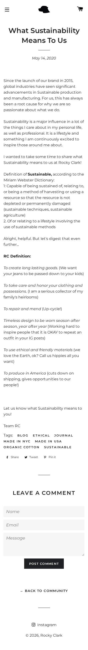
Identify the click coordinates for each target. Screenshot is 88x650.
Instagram (46, 625)
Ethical (41, 435)
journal (63, 435)
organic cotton (22, 447)
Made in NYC (17, 441)
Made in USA (48, 441)
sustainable (58, 447)
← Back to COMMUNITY (44, 591)
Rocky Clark (51, 635)
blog (22, 435)
